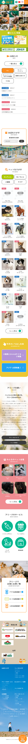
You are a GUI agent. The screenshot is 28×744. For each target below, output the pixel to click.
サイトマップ (19, 711)
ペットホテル (5, 685)
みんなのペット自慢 (20, 682)
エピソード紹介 (18, 704)
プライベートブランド (19, 701)
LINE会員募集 (5, 698)
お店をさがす (5, 668)
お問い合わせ (14, 716)
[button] (9, 45)
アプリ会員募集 (5, 695)
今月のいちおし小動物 (19, 675)
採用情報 (22, 709)
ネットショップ (9, 711)
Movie (16, 700)
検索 (22, 141)
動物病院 (4, 689)
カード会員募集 (5, 697)
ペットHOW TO (19, 688)
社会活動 (17, 703)
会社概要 (17, 695)
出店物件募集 (14, 709)
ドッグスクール (4, 687)
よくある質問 (21, 714)
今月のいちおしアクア (19, 677)
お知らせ (5, 709)
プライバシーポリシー (9, 714)
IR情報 (16, 697)
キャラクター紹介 (18, 698)
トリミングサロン (6, 683)
